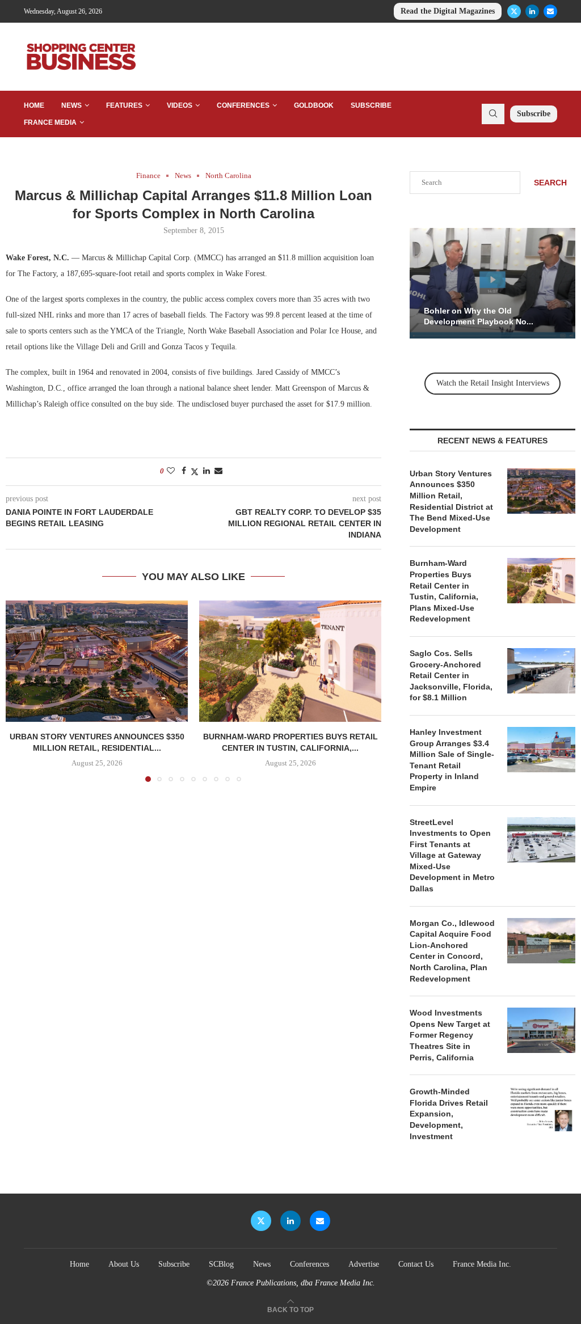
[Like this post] (171, 471)
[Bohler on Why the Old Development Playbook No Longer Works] (492, 283)
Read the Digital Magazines (448, 11)
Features (124, 105)
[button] (21, 690)
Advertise (363, 1264)
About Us (123, 1264)
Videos (179, 105)
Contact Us (415, 1264)
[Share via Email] (218, 471)
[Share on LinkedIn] (206, 471)
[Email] (550, 11)
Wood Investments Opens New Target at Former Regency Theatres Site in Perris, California (450, 1034)
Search (550, 182)
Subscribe (371, 105)
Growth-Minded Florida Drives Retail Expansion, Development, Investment (449, 1113)
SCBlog (221, 1264)
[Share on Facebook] (184, 471)
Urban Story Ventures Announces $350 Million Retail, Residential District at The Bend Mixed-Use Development (451, 501)
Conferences (243, 105)
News (71, 105)
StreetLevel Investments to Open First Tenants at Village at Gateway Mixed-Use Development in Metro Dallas (452, 856)
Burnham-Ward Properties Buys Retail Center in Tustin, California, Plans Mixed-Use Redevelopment (444, 591)
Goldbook (314, 105)
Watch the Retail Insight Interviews (492, 383)
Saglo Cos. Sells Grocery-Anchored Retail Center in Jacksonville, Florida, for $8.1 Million (451, 675)
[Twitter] (514, 11)
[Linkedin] (532, 11)
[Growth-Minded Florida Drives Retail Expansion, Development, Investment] (541, 1109)
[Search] (493, 114)
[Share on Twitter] (195, 472)
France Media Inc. (482, 1264)
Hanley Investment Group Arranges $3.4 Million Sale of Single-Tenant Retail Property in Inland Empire (452, 759)
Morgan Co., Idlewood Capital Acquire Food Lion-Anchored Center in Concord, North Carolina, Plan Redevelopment (452, 951)
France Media (50, 122)
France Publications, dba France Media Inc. (303, 1283)
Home (34, 105)
